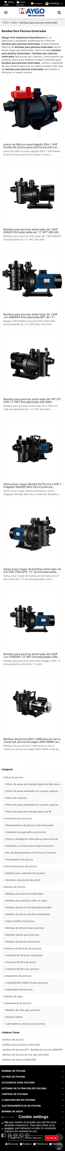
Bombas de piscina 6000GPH (46, 1049)
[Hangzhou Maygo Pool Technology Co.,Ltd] (32, 13)
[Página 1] (29, 760)
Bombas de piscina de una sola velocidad (25, 1054)
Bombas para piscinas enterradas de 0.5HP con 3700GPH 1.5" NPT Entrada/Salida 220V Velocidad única (31, 655)
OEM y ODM (9, 3)
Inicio (5, 22)
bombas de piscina (13, 1039)
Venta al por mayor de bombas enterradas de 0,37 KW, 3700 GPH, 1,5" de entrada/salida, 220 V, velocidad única (32, 570)
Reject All (15, 1138)
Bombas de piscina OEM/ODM (19, 1059)
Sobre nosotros (21, 3)
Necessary (13, 1144)
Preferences (42, 1144)
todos (14, 22)
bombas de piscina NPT (15, 1049)
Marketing (57, 1144)
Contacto (38, 3)
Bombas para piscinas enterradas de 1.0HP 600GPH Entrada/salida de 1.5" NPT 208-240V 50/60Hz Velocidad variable (32, 231)
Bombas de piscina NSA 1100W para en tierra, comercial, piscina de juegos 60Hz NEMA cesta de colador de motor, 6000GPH (32, 740)
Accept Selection (33, 1138)
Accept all (51, 1138)
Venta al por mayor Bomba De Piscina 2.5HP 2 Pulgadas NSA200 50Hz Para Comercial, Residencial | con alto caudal (32, 485)
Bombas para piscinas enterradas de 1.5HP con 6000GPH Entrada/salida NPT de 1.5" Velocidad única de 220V (31, 316)
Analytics (27, 1144)
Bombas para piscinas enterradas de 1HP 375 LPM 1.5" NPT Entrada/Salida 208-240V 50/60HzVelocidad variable (32, 400)
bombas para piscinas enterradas (21, 1044)
